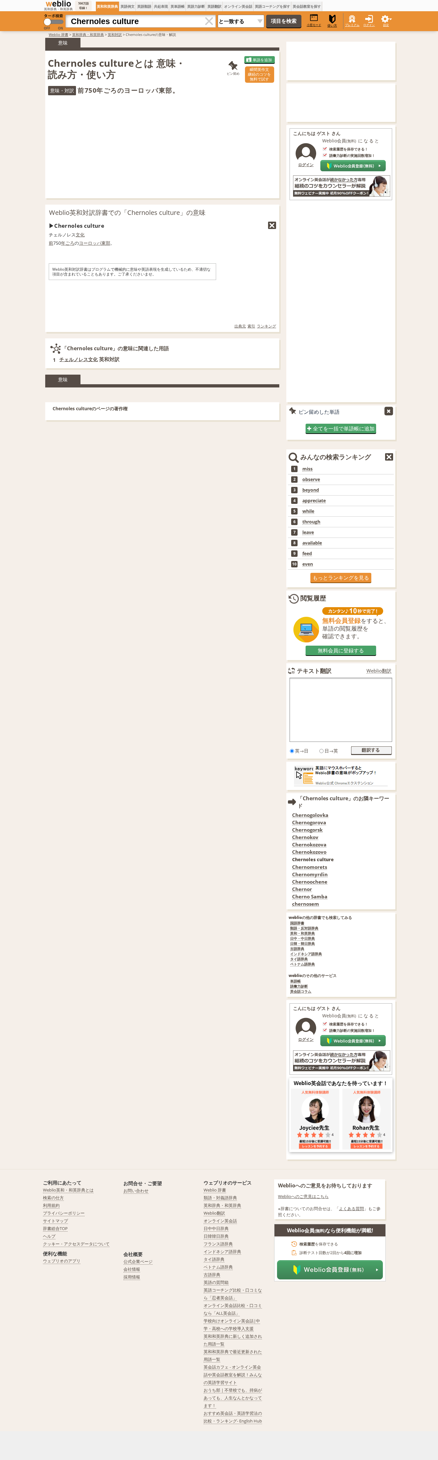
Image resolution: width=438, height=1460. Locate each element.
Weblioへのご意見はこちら (303, 1196)
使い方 (332, 25)
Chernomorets (309, 867)
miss (307, 468)
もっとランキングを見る (341, 577)
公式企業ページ (138, 1261)
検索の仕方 (53, 1198)
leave (308, 532)
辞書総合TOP (55, 1228)
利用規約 (51, 1205)
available (312, 543)
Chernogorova (309, 822)
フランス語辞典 (218, 1244)
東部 (105, 243)
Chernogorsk (307, 830)
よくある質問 (351, 1208)
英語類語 (144, 6)
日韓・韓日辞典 (302, 944)
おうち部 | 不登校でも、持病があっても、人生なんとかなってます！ (233, 1397)
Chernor (302, 889)
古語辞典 (297, 949)
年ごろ (67, 243)
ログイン (369, 25)
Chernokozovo (309, 852)
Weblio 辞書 (58, 34)
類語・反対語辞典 (304, 928)
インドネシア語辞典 (306, 954)
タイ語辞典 (299, 959)
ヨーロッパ (90, 243)
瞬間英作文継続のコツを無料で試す (259, 74)
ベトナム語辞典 (302, 964)
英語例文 (128, 6)
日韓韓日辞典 (216, 1236)
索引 (251, 326)
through (311, 521)
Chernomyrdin (310, 874)
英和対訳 (115, 34)
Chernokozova (309, 844)
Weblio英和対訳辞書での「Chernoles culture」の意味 (127, 212)
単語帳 (295, 981)
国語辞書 (297, 923)
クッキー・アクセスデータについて (76, 1244)
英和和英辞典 (107, 6)
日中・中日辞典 (302, 939)
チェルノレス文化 (78, 359)
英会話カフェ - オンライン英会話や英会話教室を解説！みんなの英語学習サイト (233, 1374)
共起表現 (161, 6)
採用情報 (131, 1277)
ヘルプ (49, 1236)
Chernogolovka (310, 815)
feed (307, 553)
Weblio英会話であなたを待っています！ (341, 1083)
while (308, 511)
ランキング (266, 326)
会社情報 (131, 1269)
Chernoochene (309, 882)
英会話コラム (300, 991)
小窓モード (314, 25)
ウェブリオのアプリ (61, 1261)
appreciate (314, 500)
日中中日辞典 (216, 1228)
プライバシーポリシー (64, 1213)
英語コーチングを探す (272, 6)
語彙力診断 (299, 986)
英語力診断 (196, 6)
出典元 (240, 326)
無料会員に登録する (341, 650)
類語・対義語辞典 (220, 1198)
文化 (80, 235)
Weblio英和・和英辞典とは (68, 1190)
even (307, 564)
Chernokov (305, 837)
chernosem (305, 904)
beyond (310, 490)
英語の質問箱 (216, 1282)
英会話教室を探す (307, 6)
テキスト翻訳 (314, 671)
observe (311, 479)
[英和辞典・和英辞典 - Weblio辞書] (58, 3)
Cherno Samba (309, 896)
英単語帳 (178, 6)
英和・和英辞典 (302, 933)
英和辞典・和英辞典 (88, 34)
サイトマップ (55, 1221)
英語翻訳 (214, 6)
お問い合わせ (135, 1190)
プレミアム (352, 25)
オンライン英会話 (238, 6)
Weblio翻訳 (379, 671)
